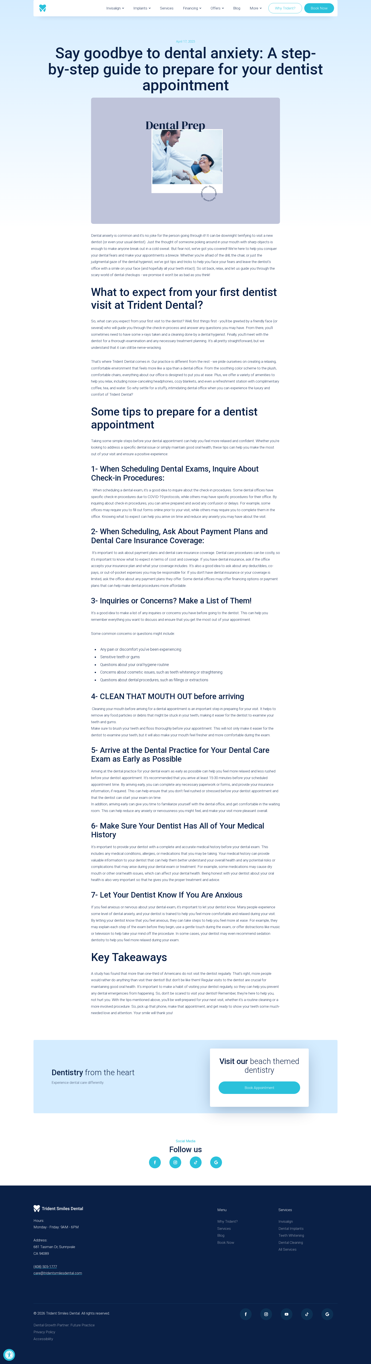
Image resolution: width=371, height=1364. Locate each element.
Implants (140, 8)
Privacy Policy (44, 1332)
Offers (215, 8)
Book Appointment (259, 1088)
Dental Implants (291, 1228)
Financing (190, 8)
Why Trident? (285, 8)
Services (166, 8)
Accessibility (43, 1339)
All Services (287, 1249)
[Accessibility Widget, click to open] (9, 1355)
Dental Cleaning (290, 1242)
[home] (42, 8)
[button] (115, 8)
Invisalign (113, 8)
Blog (236, 8)
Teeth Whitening (291, 1235)
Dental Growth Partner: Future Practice (64, 1325)
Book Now (319, 8)
